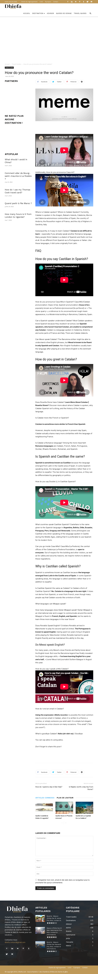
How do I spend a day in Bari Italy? (48, 787)
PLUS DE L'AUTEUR (65, 798)
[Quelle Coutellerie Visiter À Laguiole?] (44, 808)
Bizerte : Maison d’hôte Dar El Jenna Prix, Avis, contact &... (54, 918)
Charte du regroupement (29, 2)
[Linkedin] (72, 1)
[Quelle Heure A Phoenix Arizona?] (64, 808)
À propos (48, 2)
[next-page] (65, 822)
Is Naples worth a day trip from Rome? (81, 788)
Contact (55, 2)
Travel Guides (80, 13)
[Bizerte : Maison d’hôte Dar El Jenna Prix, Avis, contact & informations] (40, 918)
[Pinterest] (79, 1)
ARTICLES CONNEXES (44, 798)
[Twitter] (87, 1)
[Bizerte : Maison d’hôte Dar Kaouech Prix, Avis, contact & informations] (40, 944)
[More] (81, 81)
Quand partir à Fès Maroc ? (18, 203)
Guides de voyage (64, 13)
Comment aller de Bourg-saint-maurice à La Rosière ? (18, 176)
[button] (90, 13)
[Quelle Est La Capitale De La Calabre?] (84, 808)
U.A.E (41, 2)
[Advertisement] (49, 21)
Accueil (26, 13)
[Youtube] (91, 1)
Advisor (50, 13)
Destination (37, 13)
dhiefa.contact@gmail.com (15, 942)
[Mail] (75, 1)
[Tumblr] (83, 1)
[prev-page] (61, 822)
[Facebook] (68, 1)
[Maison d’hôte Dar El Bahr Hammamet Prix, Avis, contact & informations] (40, 930)
